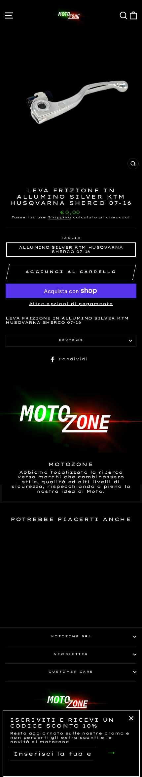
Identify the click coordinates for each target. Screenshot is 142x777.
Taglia (71, 237)
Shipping (59, 217)
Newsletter (71, 654)
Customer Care (71, 671)
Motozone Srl (71, 636)
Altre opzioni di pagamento (71, 304)
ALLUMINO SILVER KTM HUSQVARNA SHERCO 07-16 (71, 249)
